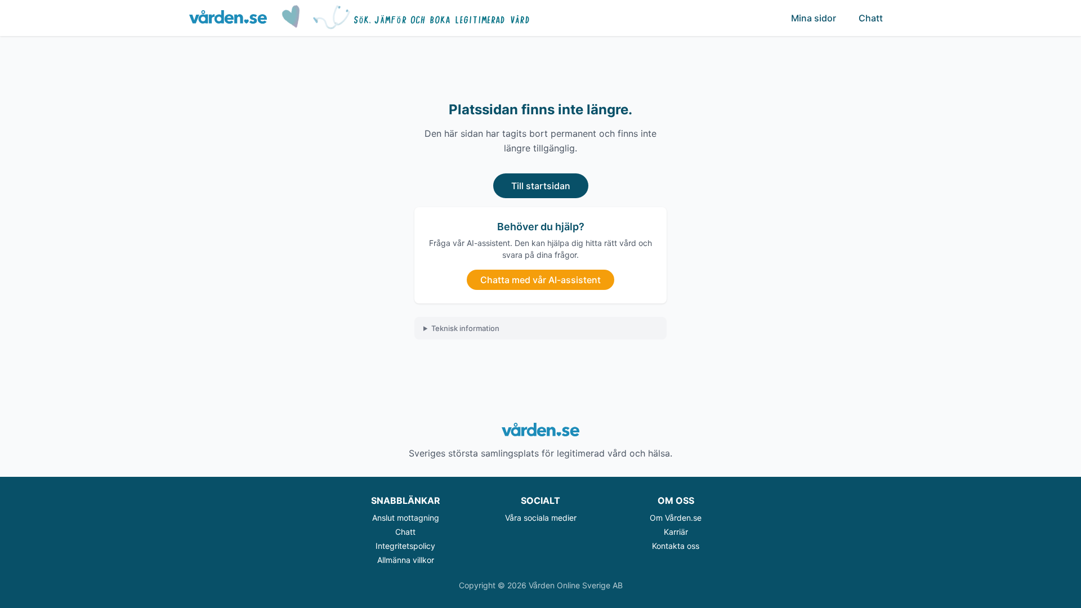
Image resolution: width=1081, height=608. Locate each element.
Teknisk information (465, 328)
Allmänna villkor (405, 560)
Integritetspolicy (405, 546)
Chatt (871, 18)
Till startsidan (540, 185)
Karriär (676, 532)
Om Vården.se (676, 517)
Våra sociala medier (541, 517)
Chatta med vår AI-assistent (540, 279)
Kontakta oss (675, 546)
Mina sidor (813, 18)
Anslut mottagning (405, 517)
